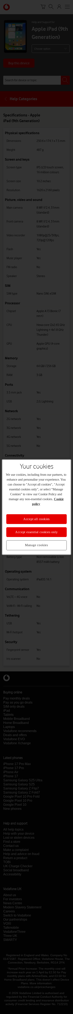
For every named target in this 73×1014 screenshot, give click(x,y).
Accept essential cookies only (36, 532)
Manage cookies (36, 545)
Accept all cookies (36, 519)
